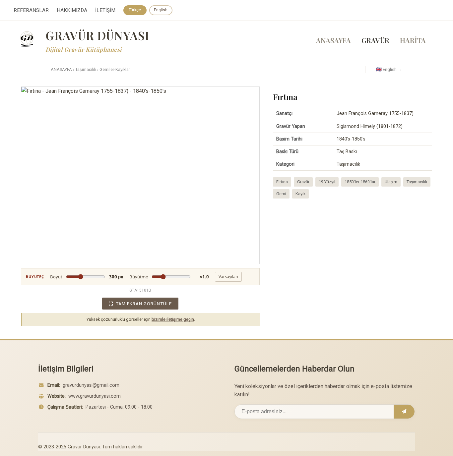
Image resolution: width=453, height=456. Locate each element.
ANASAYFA (333, 40)
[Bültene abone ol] (404, 412)
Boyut (86, 277)
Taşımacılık (85, 69)
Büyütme (169, 277)
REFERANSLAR (31, 10)
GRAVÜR (375, 40)
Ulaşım (391, 181)
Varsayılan (228, 276)
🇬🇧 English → (389, 69)
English (160, 10)
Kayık (300, 193)
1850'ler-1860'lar (360, 181)
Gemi (281, 193)
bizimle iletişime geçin (173, 319)
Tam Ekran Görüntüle (144, 303)
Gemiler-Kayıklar (114, 69)
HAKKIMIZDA (72, 10)
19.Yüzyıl (327, 181)
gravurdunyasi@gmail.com (91, 385)
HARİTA (413, 40)
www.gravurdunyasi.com (94, 396)
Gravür (303, 181)
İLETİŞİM (105, 10)
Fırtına (282, 181)
